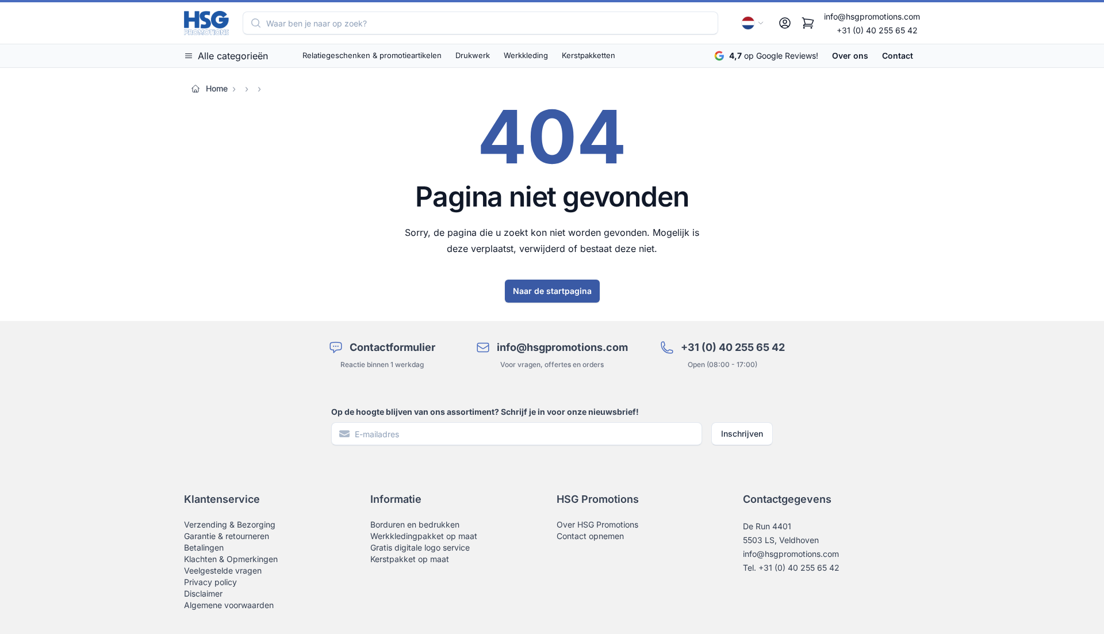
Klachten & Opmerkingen (231, 559)
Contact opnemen (590, 536)
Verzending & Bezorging (229, 524)
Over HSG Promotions (597, 524)
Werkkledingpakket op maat (423, 536)
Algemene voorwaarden (229, 605)
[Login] (785, 23)
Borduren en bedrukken (414, 524)
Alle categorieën (233, 56)
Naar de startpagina (552, 291)
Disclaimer (203, 593)
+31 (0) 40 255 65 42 (877, 30)
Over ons (850, 55)
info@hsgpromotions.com (872, 16)
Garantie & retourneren (226, 536)
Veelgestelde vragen (223, 570)
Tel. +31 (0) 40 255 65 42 (791, 567)
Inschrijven (742, 433)
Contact (897, 55)
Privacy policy (210, 582)
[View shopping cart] (808, 23)
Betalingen (204, 547)
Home (217, 88)
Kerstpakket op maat (409, 559)
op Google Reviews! (773, 55)
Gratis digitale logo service (420, 547)
